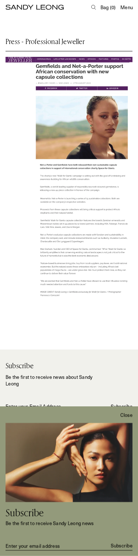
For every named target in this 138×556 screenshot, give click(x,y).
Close (126, 415)
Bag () (108, 7)
